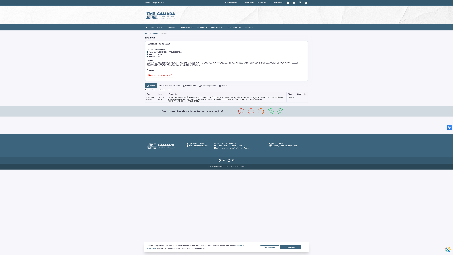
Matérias (154, 33)
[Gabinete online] (306, 3)
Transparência (202, 27)
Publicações (215, 27)
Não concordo (269, 247)
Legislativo (171, 27)
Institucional (155, 27)
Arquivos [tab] (224, 86)
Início (147, 33)
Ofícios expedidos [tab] (208, 86)
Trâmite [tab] (152, 86)
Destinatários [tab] (190, 86)
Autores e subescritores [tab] (170, 86)
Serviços (248, 27)
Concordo (291, 247)
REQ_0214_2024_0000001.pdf (161, 75)
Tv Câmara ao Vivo (234, 27)
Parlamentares (187, 27)
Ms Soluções (218, 167)
